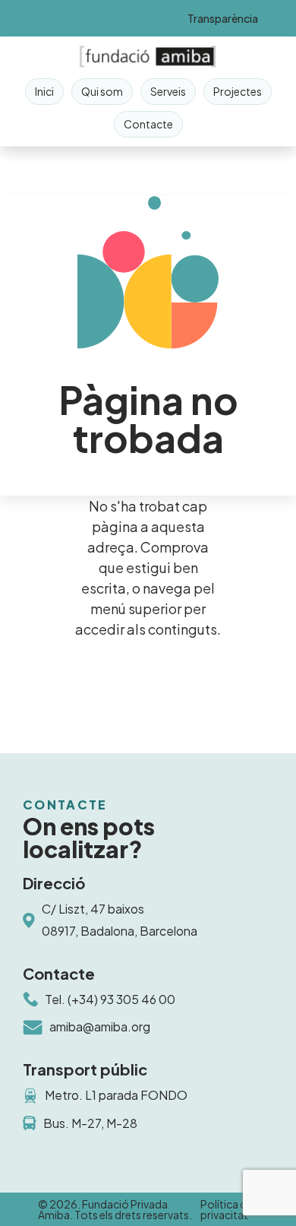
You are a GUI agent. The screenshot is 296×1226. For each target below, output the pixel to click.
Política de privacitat (226, 1209)
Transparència (222, 18)
